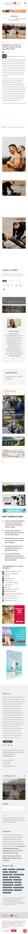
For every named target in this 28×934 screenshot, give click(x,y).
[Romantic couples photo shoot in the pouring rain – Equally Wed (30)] (14, 117)
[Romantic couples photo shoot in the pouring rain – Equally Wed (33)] (14, 125)
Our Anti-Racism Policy (9, 766)
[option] (14, 789)
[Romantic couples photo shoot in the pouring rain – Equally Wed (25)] (14, 266)
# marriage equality (8, 882)
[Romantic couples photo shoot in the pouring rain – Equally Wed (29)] (14, 114)
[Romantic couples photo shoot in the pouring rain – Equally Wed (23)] (14, 261)
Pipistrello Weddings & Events (13, 571)
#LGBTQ (5, 877)
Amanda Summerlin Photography (14, 593)
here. (8, 860)
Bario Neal (7, 587)
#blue (5, 869)
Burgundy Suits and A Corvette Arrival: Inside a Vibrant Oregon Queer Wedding (14, 540)
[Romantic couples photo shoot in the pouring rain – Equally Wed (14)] (14, 208)
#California (11, 869)
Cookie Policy (6, 764)
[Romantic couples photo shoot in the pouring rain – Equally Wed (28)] (14, 111)
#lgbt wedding (17, 879)
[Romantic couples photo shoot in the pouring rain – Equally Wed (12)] (14, 203)
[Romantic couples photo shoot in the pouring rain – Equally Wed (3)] (14, 132)
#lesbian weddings (19, 874)
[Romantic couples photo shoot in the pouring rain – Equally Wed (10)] (14, 197)
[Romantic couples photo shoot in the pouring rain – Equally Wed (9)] (14, 188)
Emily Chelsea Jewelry (11, 596)
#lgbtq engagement (14, 877)
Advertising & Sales (9, 853)
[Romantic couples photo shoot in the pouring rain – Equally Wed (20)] (14, 253)
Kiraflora (7, 576)
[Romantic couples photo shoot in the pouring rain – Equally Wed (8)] (14, 178)
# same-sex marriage (18, 887)
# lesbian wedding (8, 874)
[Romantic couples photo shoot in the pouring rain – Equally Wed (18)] (14, 232)
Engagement (9, 18)
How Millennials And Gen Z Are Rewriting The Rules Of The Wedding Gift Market (14, 548)
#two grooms (7, 892)
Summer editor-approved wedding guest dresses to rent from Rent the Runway (14, 532)
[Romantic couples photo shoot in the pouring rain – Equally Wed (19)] (14, 250)
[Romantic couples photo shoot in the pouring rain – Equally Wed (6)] (14, 173)
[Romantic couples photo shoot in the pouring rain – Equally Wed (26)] (14, 106)
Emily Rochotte (7, 52)
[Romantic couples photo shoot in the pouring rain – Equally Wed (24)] (14, 263)
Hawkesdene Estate (10, 591)
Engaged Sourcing (10, 578)
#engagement (20, 869)
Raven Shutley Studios (11, 600)
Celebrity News (11, 307)
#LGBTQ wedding (7, 879)
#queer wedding (7, 887)
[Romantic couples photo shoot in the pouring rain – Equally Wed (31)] (14, 119)
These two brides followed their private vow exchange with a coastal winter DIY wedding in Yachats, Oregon (15, 524)
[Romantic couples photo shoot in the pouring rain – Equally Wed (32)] (14, 122)
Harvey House (9, 580)
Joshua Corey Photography (15, 273)
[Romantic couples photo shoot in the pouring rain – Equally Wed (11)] (14, 200)
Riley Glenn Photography (11, 589)
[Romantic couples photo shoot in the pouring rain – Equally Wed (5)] (14, 154)
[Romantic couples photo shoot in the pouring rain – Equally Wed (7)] (14, 176)
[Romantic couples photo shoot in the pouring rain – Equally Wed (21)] (14, 255)
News (18, 307)
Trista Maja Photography (11, 582)
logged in (15, 376)
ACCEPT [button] (14, 930)
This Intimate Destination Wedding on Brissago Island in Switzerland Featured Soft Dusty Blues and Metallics (15, 557)
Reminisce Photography (11, 573)
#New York (18, 882)
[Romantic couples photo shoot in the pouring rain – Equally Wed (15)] (14, 210)
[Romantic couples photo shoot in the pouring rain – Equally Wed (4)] (14, 135)
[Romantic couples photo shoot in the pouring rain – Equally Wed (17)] (14, 216)
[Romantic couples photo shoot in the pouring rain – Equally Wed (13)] (14, 205)
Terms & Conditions (8, 760)
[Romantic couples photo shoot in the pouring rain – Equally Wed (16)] (14, 213)
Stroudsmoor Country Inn (12, 598)
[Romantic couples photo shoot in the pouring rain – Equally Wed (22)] (14, 258)
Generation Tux (9, 585)
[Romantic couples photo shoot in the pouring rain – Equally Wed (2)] (14, 130)
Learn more (7, 741)
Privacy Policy (6, 762)
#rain (19, 280)
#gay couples (12, 280)
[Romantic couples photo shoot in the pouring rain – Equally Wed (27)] (14, 109)
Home (4, 18)
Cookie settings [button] (6, 930)
